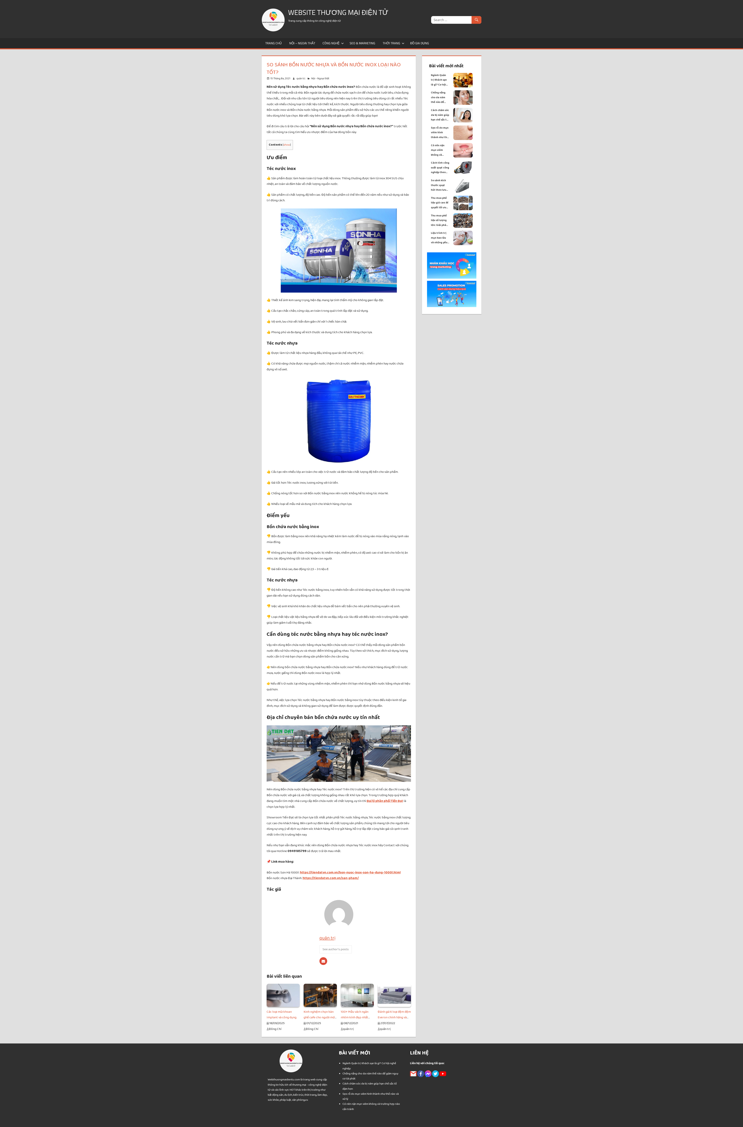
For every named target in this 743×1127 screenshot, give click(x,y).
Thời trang (391, 43)
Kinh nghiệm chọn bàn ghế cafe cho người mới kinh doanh (319, 1017)
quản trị (300, 78)
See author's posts (336, 949)
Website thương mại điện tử (338, 12)
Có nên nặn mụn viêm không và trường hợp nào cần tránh (439, 150)
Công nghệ (331, 43)
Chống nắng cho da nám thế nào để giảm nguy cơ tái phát (439, 98)
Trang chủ (273, 43)
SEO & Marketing (362, 43)
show (286, 145)
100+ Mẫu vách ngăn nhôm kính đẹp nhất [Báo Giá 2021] (354, 1017)
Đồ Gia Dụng (419, 43)
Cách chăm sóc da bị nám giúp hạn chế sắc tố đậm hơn (440, 115)
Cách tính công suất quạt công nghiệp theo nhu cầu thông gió (440, 168)
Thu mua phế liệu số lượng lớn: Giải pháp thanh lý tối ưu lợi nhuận (440, 220)
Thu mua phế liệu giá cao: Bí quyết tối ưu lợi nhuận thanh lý (439, 203)
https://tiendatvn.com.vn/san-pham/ (331, 878)
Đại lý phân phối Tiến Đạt (385, 800)
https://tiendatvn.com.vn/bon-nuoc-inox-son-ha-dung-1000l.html (350, 872)
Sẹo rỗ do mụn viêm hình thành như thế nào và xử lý (440, 133)
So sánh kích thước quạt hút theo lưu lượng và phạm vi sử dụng (440, 185)
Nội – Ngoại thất (302, 43)
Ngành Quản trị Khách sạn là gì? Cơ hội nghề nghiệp (439, 80)
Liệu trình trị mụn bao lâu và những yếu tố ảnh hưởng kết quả (439, 238)
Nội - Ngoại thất (320, 78)
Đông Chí (275, 1028)
